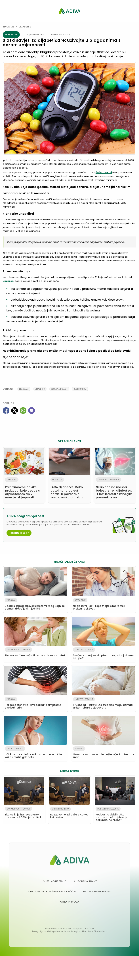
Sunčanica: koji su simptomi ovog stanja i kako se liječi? (103, 654)
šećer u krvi (80, 388)
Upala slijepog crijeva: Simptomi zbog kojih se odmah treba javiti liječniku (35, 604)
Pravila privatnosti (97, 891)
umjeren (8, 281)
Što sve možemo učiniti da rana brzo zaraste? (35, 652)
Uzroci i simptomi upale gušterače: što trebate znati (103, 753)
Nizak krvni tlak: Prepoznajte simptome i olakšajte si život (99, 604)
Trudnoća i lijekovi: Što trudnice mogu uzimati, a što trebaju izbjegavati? (103, 703)
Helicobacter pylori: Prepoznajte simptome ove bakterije (33, 703)
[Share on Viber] (31, 410)
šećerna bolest (59, 388)
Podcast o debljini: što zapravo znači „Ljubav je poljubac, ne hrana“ (111, 814)
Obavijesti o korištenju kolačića (52, 891)
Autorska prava (85, 881)
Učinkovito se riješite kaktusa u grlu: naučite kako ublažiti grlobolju (33, 753)
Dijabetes (25, 26)
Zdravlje (8, 26)
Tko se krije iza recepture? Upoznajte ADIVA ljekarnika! (23, 813)
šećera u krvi (104, 172)
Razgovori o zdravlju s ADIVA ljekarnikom (69, 813)
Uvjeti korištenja (54, 881)
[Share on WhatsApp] (23, 410)
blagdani (24, 388)
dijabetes (40, 388)
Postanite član (19, 533)
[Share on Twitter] (14, 410)
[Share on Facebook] (6, 410)
